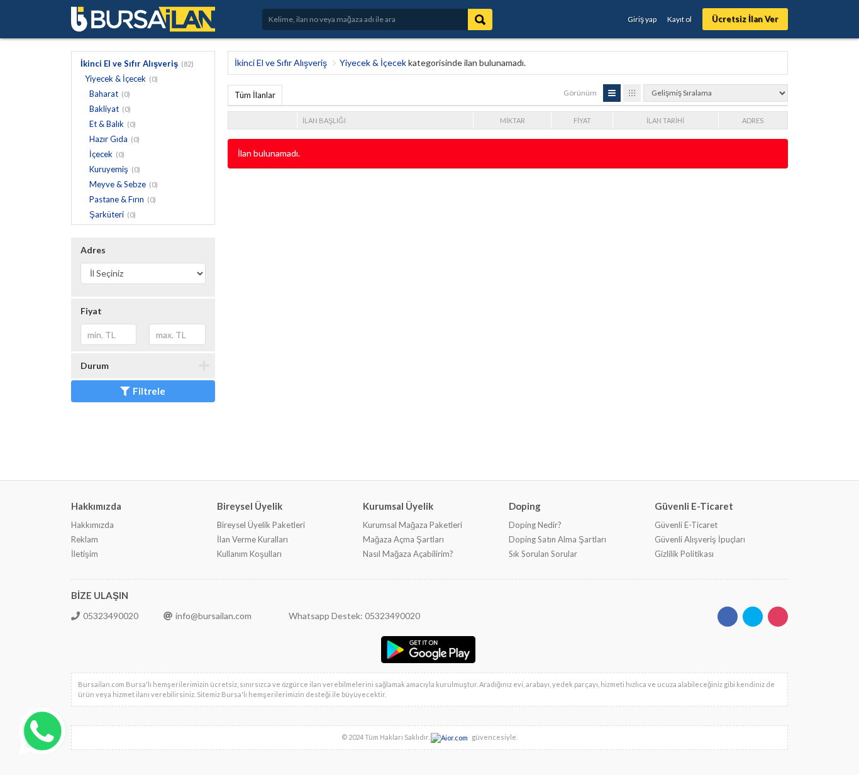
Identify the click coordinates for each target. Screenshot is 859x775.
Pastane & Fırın (116, 199)
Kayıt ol (679, 19)
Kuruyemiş (108, 169)
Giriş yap (642, 19)
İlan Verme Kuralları (252, 539)
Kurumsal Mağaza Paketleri (412, 525)
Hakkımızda (92, 525)
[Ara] (480, 19)
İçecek (101, 154)
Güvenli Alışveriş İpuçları (700, 539)
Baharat (103, 94)
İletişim (84, 554)
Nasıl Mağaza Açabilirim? (408, 554)
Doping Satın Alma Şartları (557, 539)
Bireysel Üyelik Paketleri (261, 525)
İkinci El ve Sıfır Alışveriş (129, 63)
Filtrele (149, 391)
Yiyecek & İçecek (115, 79)
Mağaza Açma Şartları (403, 539)
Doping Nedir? (535, 525)
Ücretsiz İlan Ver (745, 19)
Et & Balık (106, 124)
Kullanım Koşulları (249, 554)
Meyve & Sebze (117, 184)
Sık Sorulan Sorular (543, 554)
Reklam (84, 539)
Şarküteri (106, 214)
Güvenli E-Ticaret (686, 525)
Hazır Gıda (108, 139)
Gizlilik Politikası (684, 554)
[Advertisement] (456, 209)
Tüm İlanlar (255, 95)
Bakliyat (104, 109)
